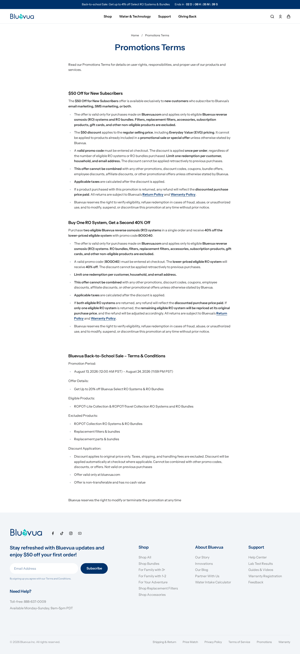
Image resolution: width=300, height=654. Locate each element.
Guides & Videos (260, 570)
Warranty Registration (265, 576)
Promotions (264, 642)
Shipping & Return (164, 642)
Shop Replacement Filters (158, 588)
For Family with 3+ (152, 570)
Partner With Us (207, 576)
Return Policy (152, 194)
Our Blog (201, 570)
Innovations (204, 564)
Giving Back (187, 16)
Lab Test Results (260, 564)
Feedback (255, 582)
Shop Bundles (149, 564)
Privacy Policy (213, 642)
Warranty (284, 642)
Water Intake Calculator (213, 582)
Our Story (202, 557)
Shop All (145, 557)
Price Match (190, 642)
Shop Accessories (152, 595)
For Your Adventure (153, 582)
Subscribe (94, 568)
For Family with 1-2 (152, 576)
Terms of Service (239, 642)
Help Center (257, 557)
